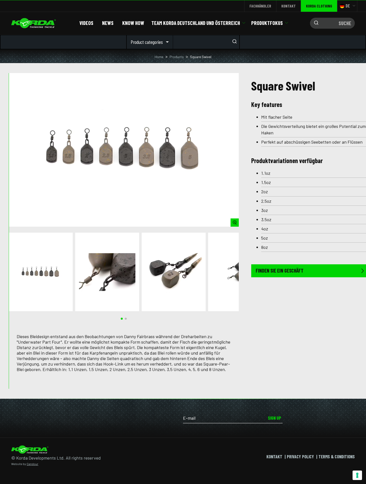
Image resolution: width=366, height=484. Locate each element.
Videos (86, 23)
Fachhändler (260, 5)
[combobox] (332, 23)
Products (177, 57)
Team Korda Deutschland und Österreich (195, 23)
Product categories (147, 42)
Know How (133, 23)
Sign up (274, 418)
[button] (122, 319)
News (108, 23)
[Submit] (315, 23)
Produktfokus (267, 23)
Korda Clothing (319, 5)
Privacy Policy (300, 456)
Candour (32, 464)
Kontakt (288, 5)
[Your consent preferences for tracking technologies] (357, 475)
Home (159, 57)
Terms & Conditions (336, 456)
